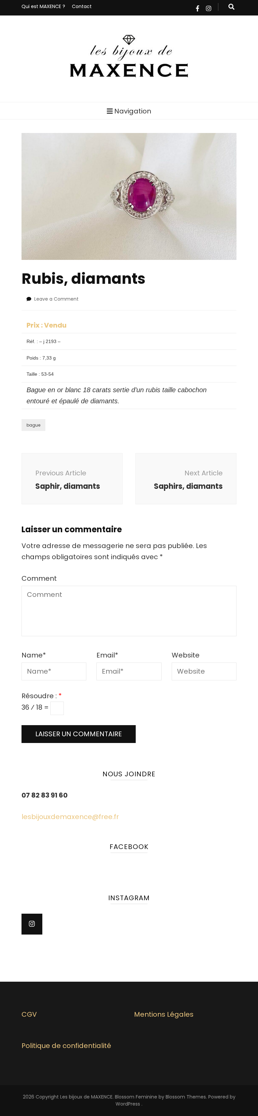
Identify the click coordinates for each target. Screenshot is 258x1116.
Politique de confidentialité (66, 1045)
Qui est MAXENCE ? (43, 6)
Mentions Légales (164, 1014)
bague (33, 425)
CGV (29, 1014)
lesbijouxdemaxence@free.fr (70, 816)
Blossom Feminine (136, 1096)
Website (186, 655)
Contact (82, 6)
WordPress (128, 1104)
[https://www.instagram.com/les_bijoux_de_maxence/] (32, 924)
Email (107, 655)
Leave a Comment (56, 299)
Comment (39, 578)
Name (34, 655)
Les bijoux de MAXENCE (86, 1096)
